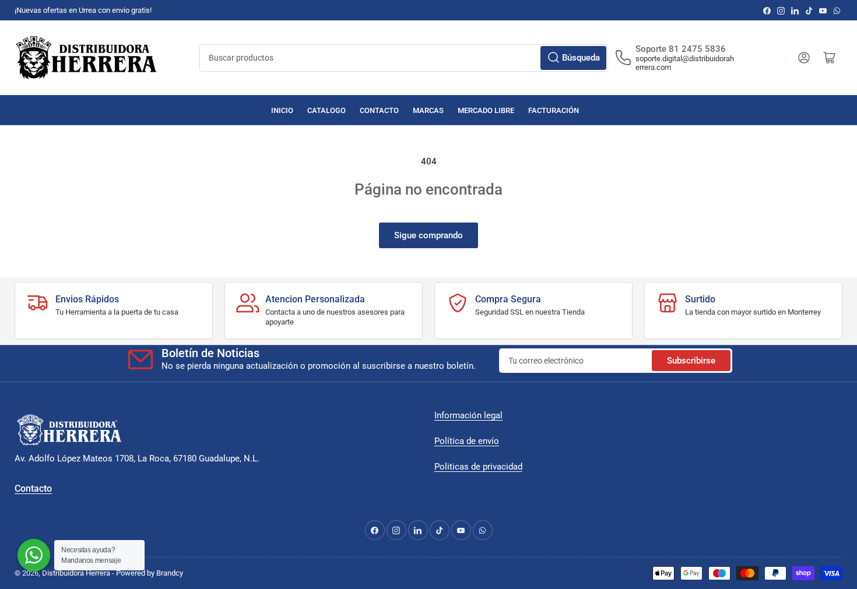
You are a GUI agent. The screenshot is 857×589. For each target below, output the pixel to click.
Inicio (282, 110)
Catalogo (326, 110)
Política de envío (466, 441)
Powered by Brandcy (149, 573)
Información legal (468, 415)
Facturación (553, 110)
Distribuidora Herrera (76, 573)
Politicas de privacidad (478, 466)
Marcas (428, 110)
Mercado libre (486, 110)
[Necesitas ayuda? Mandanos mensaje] (33, 555)
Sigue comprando (428, 235)
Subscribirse (691, 360)
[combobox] (403, 58)
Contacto (379, 110)
